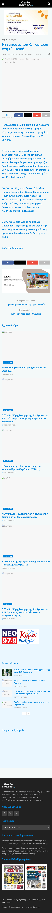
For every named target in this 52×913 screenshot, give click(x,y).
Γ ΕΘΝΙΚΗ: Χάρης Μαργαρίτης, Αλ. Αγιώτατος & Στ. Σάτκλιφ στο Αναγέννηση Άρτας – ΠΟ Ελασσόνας (25, 418)
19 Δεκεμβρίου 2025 (9, 425)
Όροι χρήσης (21, 900)
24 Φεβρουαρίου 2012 (10, 54)
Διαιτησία (12, 40)
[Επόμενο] (28, 713)
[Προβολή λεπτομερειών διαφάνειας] (26, 281)
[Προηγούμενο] (24, 713)
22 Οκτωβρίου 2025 (9, 619)
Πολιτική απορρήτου (37, 900)
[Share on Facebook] (18, 115)
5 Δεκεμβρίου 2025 (9, 568)
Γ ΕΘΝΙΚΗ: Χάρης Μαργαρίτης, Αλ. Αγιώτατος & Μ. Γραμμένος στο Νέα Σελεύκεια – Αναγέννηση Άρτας (25, 612)
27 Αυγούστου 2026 (21, 675)
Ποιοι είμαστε (7, 900)
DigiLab (37, 907)
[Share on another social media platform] (46, 115)
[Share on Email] (37, 115)
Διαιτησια (8, 362)
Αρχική (4, 40)
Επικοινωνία (6, 902)
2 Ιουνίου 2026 (8, 374)
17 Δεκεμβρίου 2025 (9, 520)
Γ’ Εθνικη (8, 604)
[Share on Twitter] (28, 115)
